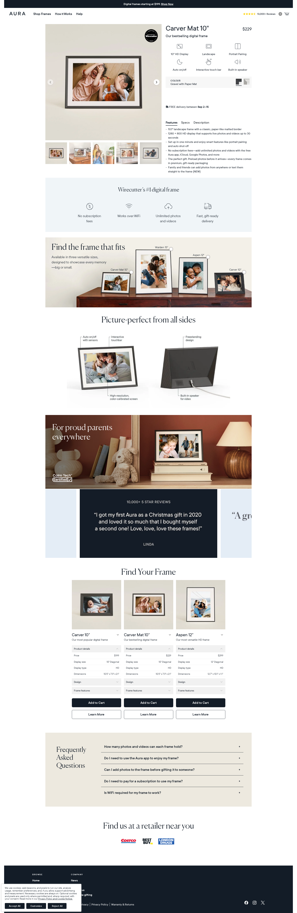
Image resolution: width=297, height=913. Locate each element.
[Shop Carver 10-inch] (244, 272)
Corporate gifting (81, 894)
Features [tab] (171, 122)
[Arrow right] (157, 82)
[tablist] (209, 123)
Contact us (77, 890)
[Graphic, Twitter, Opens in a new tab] (263, 903)
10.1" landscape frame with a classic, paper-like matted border (204, 129)
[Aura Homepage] (17, 14)
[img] (130, 841)
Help (79, 13)
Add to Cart (96, 703)
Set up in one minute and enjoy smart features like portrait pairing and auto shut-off (207, 144)
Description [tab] (201, 122)
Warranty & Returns (122, 904)
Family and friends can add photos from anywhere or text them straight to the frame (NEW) (205, 169)
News (74, 880)
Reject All (57, 905)
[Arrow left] (50, 82)
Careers (76, 885)
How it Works (63, 13)
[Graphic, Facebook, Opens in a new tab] (247, 903)
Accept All (14, 905)
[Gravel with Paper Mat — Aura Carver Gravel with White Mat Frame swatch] (239, 82)
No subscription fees (89, 218)
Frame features (82, 690)
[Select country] (280, 14)
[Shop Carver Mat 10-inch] (131, 272)
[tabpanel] (209, 150)
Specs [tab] (185, 122)
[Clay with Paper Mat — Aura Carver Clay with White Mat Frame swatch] (247, 82)
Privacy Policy (99, 904)
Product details (82, 648)
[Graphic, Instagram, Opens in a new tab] (255, 903)
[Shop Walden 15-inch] (171, 249)
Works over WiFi (128, 216)
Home (36, 880)
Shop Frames (42, 13)
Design (77, 682)
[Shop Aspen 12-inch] (208, 257)
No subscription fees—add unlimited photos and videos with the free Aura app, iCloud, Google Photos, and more (209, 152)
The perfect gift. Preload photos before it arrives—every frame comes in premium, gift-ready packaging (209, 161)
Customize (36, 905)
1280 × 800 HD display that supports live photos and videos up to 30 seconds (209, 135)
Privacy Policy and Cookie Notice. (55, 898)
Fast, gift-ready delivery (207, 218)
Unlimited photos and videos (168, 218)
